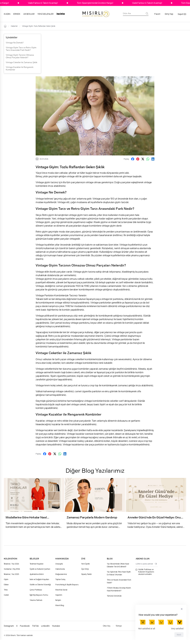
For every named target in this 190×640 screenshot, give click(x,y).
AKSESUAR (28, 14)
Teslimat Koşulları (36, 564)
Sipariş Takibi (86, 574)
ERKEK (16, 14)
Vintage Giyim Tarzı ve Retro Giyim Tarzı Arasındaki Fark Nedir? (21, 48)
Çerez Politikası (36, 590)
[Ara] (147, 13)
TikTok (35, 626)
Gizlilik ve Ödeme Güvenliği (40, 585)
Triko (6, 590)
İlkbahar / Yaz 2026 (11, 564)
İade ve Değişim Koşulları (39, 579)
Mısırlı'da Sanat (61, 590)
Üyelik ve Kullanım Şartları (40, 569)
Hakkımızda (60, 569)
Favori (157, 14)
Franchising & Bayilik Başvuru (66, 585)
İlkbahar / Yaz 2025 (11, 574)
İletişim (58, 600)
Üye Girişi (85, 569)
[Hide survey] (181, 609)
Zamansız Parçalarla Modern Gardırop (92, 517)
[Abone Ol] (156, 564)
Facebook (25, 626)
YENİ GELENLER (45, 14)
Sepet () (182, 14)
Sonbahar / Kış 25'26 (12, 569)
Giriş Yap (169, 14)
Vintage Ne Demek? (14, 43)
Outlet (6, 595)
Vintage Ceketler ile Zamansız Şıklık (21, 62)
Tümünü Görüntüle (114, 596)
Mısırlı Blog (59, 605)
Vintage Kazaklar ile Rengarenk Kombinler (19, 68)
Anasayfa (59, 564)
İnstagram (9, 626)
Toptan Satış (60, 579)
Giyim (6, 579)
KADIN (7, 14)
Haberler (14, 26)
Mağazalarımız (61, 574)
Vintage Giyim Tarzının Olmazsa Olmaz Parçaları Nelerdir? (20, 56)
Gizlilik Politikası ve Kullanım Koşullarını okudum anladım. (146, 571)
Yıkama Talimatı (36, 600)
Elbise (6, 585)
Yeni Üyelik (85, 564)
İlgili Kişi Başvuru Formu (39, 595)
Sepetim (58, 595)
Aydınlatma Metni (37, 574)
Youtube (56, 626)
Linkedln (45, 626)
